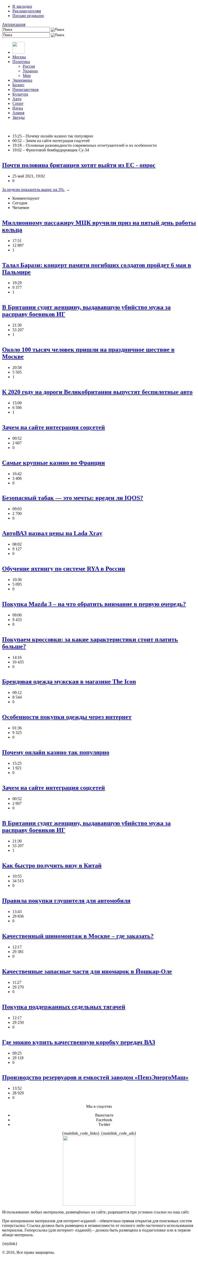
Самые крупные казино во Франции (53, 462)
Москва (19, 57)
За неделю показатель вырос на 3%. (33, 189)
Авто (16, 99)
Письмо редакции (28, 15)
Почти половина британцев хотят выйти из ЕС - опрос (78, 165)
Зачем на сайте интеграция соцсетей (53, 427)
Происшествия (25, 89)
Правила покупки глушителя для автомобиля (66, 900)
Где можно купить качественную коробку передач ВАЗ (78, 1042)
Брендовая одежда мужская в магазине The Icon (69, 681)
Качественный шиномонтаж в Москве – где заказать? (78, 936)
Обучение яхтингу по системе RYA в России (63, 568)
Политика (21, 61)
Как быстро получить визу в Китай (52, 865)
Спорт (17, 103)
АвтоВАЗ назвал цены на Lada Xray (52, 533)
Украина (30, 71)
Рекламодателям (26, 11)
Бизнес (18, 85)
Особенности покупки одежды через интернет (66, 717)
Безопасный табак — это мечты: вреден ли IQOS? (72, 497)
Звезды (18, 117)
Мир (27, 75)
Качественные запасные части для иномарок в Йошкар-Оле (87, 971)
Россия (29, 66)
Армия (18, 113)
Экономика (22, 80)
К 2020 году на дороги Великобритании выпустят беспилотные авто (97, 392)
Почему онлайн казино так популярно (55, 752)
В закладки (22, 6)
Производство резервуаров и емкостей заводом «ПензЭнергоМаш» (95, 1077)
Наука (17, 108)
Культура (20, 94)
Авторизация (13, 24)
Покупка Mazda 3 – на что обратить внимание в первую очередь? (94, 604)
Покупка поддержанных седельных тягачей (63, 1006)
